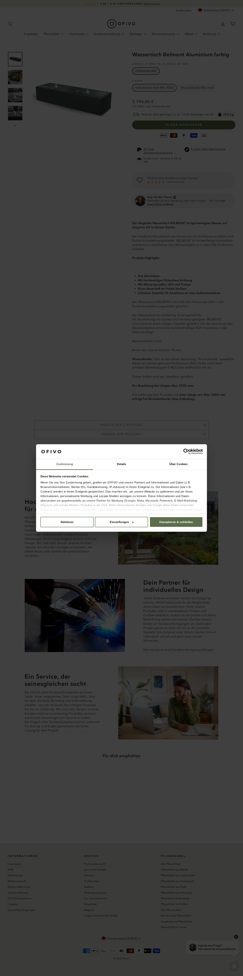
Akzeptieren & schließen (176, 522)
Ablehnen (67, 522)
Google (130, 500)
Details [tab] (121, 464)
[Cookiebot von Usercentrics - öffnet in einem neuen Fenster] (186, 451)
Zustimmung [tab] (64, 464)
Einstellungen (119, 522)
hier (57, 509)
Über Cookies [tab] (178, 464)
